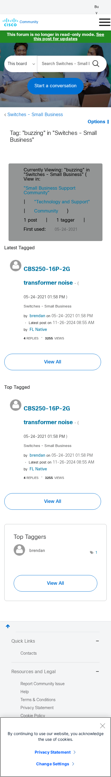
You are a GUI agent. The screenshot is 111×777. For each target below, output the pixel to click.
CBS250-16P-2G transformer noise (51, 283)
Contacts (28, 653)
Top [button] (8, 626)
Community (46, 211)
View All (52, 362)
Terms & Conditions (38, 700)
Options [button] (96, 122)
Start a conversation (55, 86)
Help (24, 692)
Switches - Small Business (35, 115)
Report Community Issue (42, 684)
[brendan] (31, 557)
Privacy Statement (53, 752)
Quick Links (23, 641)
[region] (55, 747)
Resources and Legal (33, 672)
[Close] (102, 726)
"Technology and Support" (62, 202)
